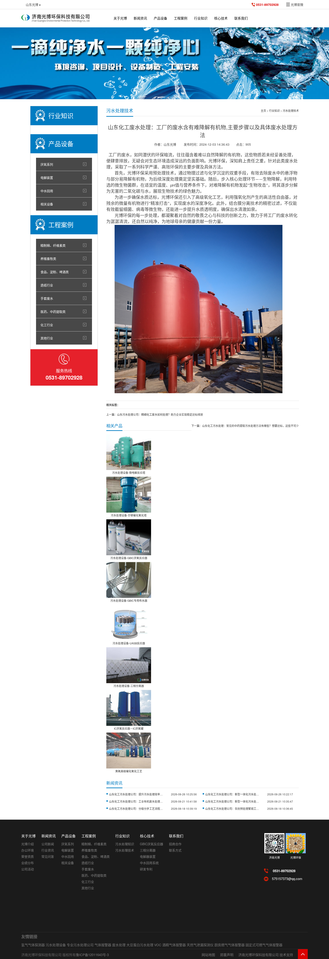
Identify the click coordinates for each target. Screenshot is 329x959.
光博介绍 (27, 844)
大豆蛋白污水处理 (139, 944)
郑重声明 (226, 954)
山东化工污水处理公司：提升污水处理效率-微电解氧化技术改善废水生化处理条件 (136, 794)
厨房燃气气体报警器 (229, 944)
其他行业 (47, 338)
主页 (263, 110)
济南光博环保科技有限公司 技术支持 (265, 954)
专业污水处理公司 (80, 944)
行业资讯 (47, 850)
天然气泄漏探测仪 (200, 944)
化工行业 (47, 325)
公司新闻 (47, 844)
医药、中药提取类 (53, 311)
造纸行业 (47, 285)
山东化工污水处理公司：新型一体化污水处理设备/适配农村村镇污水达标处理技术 (232, 794)
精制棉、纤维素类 (53, 245)
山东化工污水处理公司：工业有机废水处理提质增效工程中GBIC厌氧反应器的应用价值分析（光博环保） (136, 801)
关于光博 (120, 18)
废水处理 (119, 944)
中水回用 (47, 191)
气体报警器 (102, 944)
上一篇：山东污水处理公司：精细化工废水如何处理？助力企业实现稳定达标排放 (154, 414)
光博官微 (297, 4)
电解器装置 (148, 856)
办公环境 (27, 850)
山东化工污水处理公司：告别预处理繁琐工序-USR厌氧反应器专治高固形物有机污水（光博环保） (232, 808)
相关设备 (47, 204)
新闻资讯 (140, 18)
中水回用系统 (149, 862)
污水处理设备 (56, 944)
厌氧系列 (47, 164)
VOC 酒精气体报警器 (170, 944)
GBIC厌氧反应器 (151, 844)
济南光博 (274, 857)
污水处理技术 (291, 110)
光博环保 (295, 857)
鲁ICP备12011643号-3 (92, 954)
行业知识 (274, 110)
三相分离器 (148, 850)
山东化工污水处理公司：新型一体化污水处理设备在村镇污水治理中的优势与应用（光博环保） (232, 801)
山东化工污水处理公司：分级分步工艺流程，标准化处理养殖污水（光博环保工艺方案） (136, 808)
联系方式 (175, 850)
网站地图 (208, 954)
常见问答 (47, 856)
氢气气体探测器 (33, 944)
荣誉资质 (27, 856)
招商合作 (175, 844)
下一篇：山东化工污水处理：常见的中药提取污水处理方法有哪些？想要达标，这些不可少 (245, 426)
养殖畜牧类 (48, 258)
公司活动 (27, 869)
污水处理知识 (124, 844)
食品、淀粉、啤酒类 (55, 272)
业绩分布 (27, 862)
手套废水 (47, 298)
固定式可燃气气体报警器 (264, 944)
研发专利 (146, 869)
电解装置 (47, 177)
